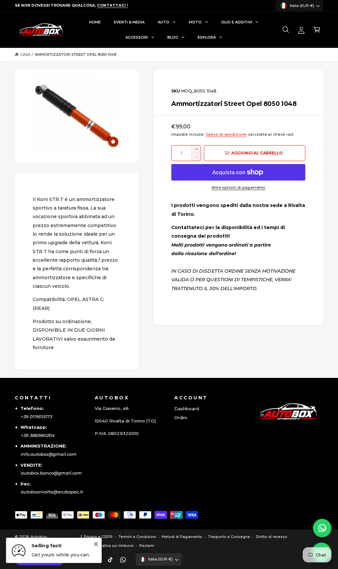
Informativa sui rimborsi (111, 546)
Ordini (180, 417)
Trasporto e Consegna (229, 537)
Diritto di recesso (271, 537)
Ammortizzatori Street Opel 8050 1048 (76, 54)
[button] (285, 30)
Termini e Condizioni (137, 537)
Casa (25, 54)
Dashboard (186, 408)
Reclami (146, 546)
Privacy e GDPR (98, 537)
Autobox (39, 537)
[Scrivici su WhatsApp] (322, 528)
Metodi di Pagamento (182, 537)
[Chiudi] (96, 544)
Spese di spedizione (226, 134)
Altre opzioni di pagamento (238, 187)
